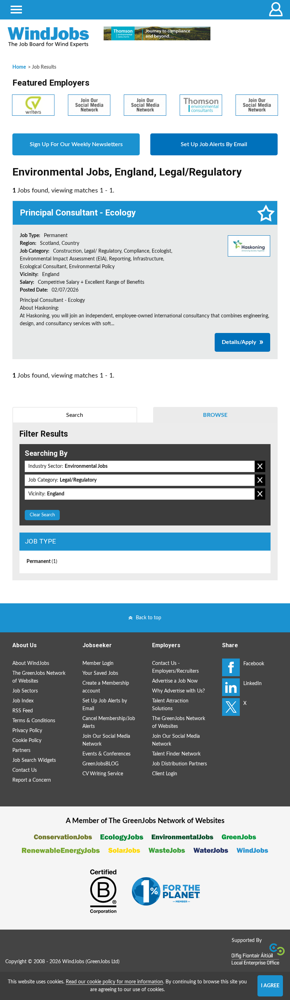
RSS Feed (22, 710)
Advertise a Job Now (175, 681)
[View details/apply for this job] (249, 245)
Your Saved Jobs (100, 673)
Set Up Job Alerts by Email (104, 705)
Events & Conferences (106, 754)
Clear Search (42, 515)
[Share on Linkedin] (231, 687)
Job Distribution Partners (179, 764)
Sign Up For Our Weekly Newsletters (76, 144)
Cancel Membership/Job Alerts (108, 722)
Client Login (164, 773)
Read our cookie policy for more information (114, 981)
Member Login (98, 663)
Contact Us (24, 770)
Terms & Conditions (33, 720)
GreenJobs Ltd (102, 961)
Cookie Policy (26, 740)
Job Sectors (25, 691)
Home (19, 67)
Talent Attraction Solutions (170, 705)
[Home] (48, 37)
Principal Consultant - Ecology (78, 213)
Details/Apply (239, 342)
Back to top (148, 617)
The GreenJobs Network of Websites (38, 677)
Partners (21, 750)
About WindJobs (30, 663)
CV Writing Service (102, 773)
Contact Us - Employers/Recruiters (175, 667)
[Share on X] (231, 707)
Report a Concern (31, 780)
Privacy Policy (27, 730)
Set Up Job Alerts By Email (214, 144)
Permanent (42, 561)
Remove (260, 466)
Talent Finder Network (176, 754)
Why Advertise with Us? (178, 691)
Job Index (23, 701)
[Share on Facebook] (231, 667)
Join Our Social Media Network (106, 740)
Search (74, 415)
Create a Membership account (105, 687)
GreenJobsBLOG (100, 764)
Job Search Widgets (34, 760)
